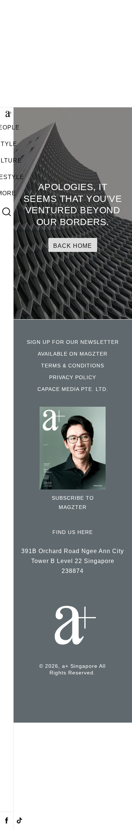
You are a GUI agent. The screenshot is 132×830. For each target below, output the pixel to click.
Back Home (72, 245)
